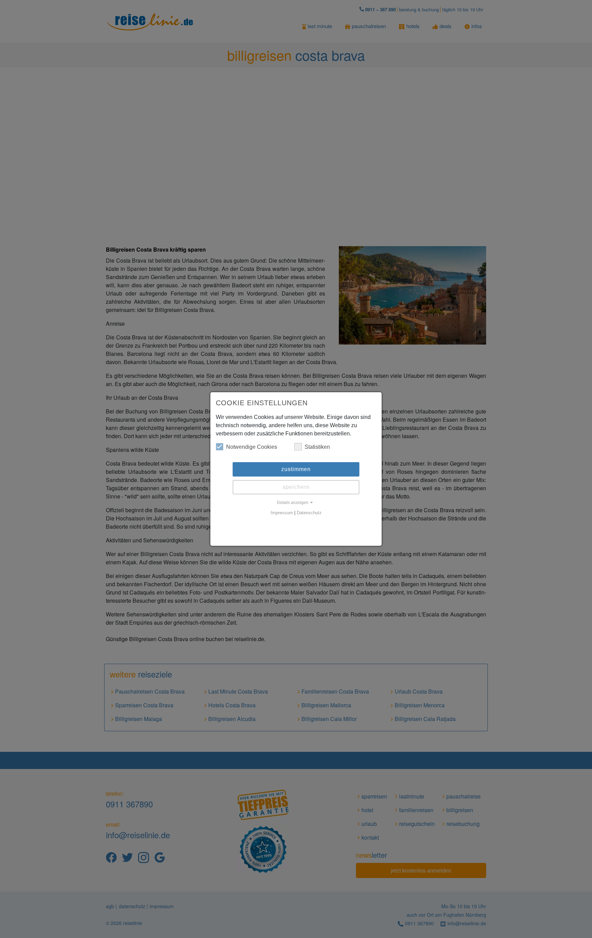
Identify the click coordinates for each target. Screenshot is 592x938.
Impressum (282, 513)
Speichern (296, 487)
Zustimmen (296, 469)
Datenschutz (309, 513)
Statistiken (317, 447)
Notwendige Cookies (251, 447)
